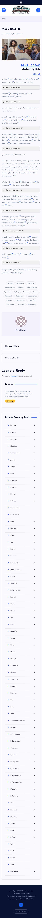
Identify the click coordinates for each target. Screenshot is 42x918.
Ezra (22, 522)
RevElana (21, 330)
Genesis (22, 425)
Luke (22, 707)
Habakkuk (22, 659)
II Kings (22, 501)
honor (36, 292)
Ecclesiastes (22, 563)
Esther (22, 535)
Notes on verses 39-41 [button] (13, 190)
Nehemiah (22, 528)
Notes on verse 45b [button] (13, 262)
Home (4, 19)
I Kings (22, 494)
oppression (33, 296)
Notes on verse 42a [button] (13, 210)
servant (21, 304)
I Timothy (22, 789)
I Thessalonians (22, 775)
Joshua (22, 460)
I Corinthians (22, 734)
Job (22, 542)
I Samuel (22, 480)
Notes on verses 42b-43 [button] (14, 231)
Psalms (22, 549)
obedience (20, 296)
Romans (22, 727)
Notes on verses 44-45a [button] (14, 248)
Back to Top (22, 911)
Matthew (22, 693)
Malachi (22, 686)
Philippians (22, 762)
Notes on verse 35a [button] (13, 87)
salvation (11, 304)
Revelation (22, 871)
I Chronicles (14, 508)
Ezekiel (22, 597)
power (10, 300)
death (21, 287)
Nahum (13, 652)
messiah (9, 296)
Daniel (22, 604)
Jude (12, 865)
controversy (10, 287)
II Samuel (22, 487)
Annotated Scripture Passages (12, 34)
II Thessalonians (22, 782)
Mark (22, 700)
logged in (14, 376)
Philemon (22, 810)
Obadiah (13, 631)
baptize (31, 283)
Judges (22, 467)
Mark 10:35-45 (30, 65)
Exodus (22, 432)
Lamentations (22, 590)
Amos (22, 624)
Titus (22, 803)
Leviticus (22, 439)
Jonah (22, 638)
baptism (21, 283)
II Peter (22, 837)
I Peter (22, 830)
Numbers (22, 446)
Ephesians (22, 755)
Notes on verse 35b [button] (13, 102)
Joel (22, 617)
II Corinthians (22, 741)
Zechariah (22, 679)
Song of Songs (22, 569)
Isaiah (22, 576)
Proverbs (22, 556)
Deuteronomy (22, 453)
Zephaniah (22, 666)
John (22, 714)
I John (22, 844)
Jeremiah (22, 583)
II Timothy (22, 796)
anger (11, 283)
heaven (26, 292)
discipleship (32, 287)
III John (13, 858)
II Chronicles (14, 515)
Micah (22, 645)
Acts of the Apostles (22, 720)
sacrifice (33, 300)
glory (17, 292)
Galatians (22, 748)
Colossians (22, 768)
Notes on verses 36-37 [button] (14, 128)
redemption (21, 300)
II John (12, 851)
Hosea (22, 611)
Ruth (22, 473)
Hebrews (22, 816)
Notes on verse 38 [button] (12, 148)
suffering (32, 304)
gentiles (8, 292)
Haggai (22, 672)
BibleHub (36, 74)
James (22, 823)
